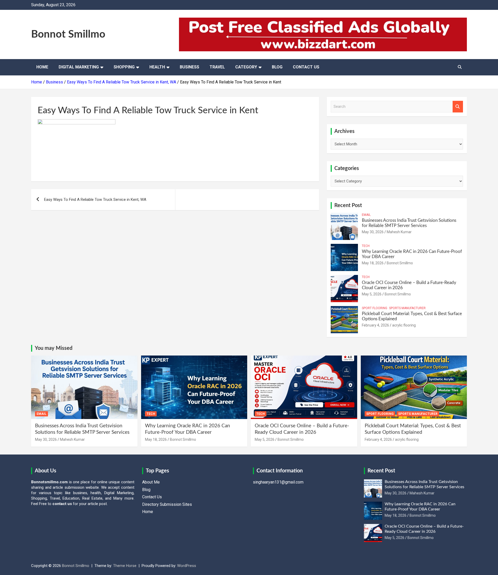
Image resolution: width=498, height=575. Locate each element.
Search (458, 106)
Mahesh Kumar (399, 232)
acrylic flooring (404, 325)
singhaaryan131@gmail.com (278, 482)
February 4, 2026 (375, 325)
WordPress (186, 565)
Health (157, 67)
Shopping (124, 67)
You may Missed (53, 348)
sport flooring (374, 308)
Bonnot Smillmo (68, 34)
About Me (151, 482)
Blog (277, 67)
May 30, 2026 (373, 232)
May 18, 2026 (373, 263)
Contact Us (306, 67)
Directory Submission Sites (167, 504)
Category (246, 67)
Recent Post (348, 205)
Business (189, 67)
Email (366, 215)
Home (42, 67)
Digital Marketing (79, 67)
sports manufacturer (407, 308)
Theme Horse (124, 565)
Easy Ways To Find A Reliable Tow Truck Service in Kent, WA (95, 199)
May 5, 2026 (372, 294)
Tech (366, 246)
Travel (217, 67)
